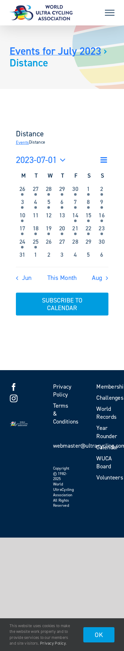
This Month (62, 278)
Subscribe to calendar (62, 304)
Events (22, 142)
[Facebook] (14, 387)
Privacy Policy (53, 643)
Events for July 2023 (55, 51)
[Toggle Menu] (110, 13)
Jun (27, 278)
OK (99, 635)
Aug (97, 278)
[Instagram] (14, 398)
